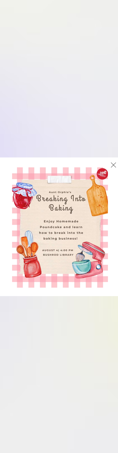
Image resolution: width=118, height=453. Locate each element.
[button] (113, 165)
